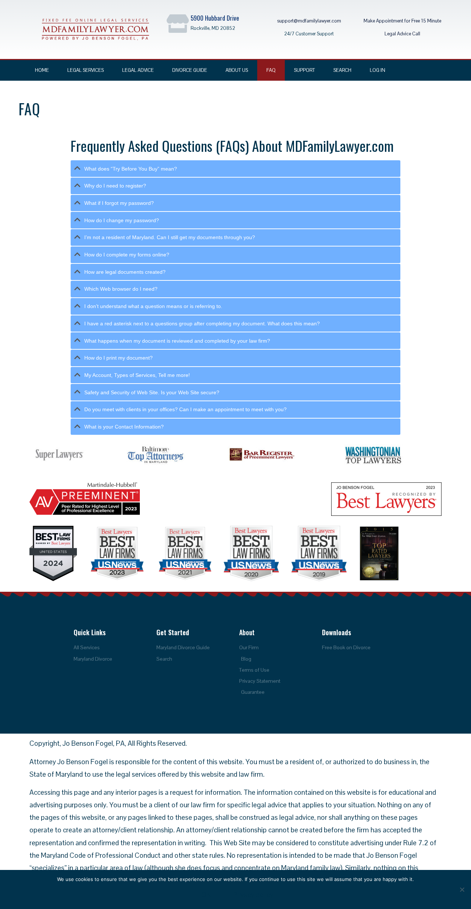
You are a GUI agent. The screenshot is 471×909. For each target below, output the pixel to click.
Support (304, 70)
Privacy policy (253, 894)
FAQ (271, 70)
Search (342, 70)
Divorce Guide (189, 70)
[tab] (236, 168)
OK (205, 894)
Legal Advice (138, 70)
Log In (377, 70)
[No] (461, 889)
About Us (237, 70)
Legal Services (85, 70)
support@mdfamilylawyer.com (309, 21)
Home (42, 70)
